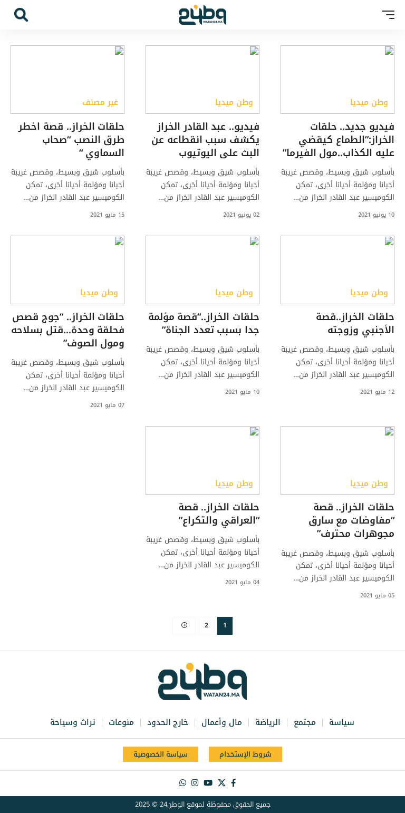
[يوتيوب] (208, 783)
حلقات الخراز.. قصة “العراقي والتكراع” (218, 513)
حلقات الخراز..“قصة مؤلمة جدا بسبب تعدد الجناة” (203, 323)
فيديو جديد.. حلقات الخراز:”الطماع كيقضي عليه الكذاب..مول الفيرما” (338, 140)
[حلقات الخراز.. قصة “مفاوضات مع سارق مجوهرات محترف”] (337, 460)
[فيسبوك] (233, 783)
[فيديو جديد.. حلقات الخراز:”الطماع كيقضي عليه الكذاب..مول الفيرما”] (337, 79)
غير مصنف (100, 102)
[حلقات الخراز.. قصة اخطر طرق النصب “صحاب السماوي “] (67, 79)
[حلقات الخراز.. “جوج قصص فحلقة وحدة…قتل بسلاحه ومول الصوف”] (67, 270)
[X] (221, 783)
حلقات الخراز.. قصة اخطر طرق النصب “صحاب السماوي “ (71, 140)
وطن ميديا (369, 102)
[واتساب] (183, 783)
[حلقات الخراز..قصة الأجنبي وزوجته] (337, 270)
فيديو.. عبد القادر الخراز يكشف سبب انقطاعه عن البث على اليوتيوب (205, 140)
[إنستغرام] (195, 783)
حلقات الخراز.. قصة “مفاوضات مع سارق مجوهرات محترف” (351, 520)
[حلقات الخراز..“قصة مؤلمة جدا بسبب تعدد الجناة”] (202, 270)
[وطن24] (202, 15)
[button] (385, 15)
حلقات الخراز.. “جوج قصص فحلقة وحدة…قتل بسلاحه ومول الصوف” (67, 330)
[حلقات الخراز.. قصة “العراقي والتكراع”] (202, 460)
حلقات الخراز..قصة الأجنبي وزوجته (355, 323)
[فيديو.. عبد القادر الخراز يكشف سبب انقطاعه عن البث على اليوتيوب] (202, 79)
